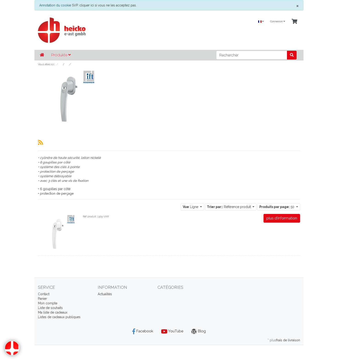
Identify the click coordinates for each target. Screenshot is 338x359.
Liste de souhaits (50, 308)
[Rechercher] (292, 55)
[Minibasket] (294, 21)
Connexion (277, 21)
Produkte (59, 55)
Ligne (191, 207)
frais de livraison (288, 340)
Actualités (105, 294)
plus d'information (281, 218)
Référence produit (229, 207)
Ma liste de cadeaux (52, 312)
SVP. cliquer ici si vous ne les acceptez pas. (104, 5)
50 (277, 207)
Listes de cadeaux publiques (59, 317)
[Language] (260, 21)
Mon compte (47, 303)
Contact (43, 294)
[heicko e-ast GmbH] (124, 30)
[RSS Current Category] (40, 142)
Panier (42, 298)
